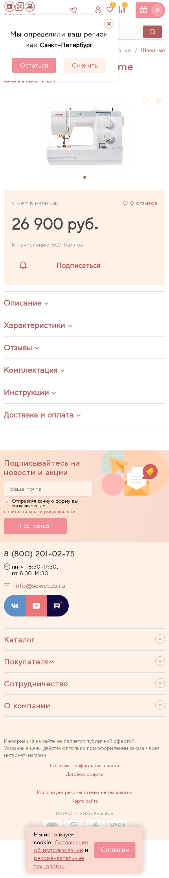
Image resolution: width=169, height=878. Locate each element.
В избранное (145, 100)
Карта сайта (85, 801)
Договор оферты (84, 774)
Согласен (115, 850)
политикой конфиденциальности (39, 511)
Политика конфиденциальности (84, 765)
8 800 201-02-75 (80, 10)
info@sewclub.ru (39, 585)
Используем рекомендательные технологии (84, 792)
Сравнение (125, 6)
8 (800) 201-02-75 (39, 554)
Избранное (113, 6)
